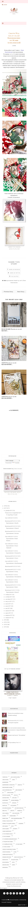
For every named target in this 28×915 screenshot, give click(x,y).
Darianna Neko (5, 864)
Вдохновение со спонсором (8, 784)
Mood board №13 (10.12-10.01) (12, 566)
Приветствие (5, 818)
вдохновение (9, 280)
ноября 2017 (8, 594)
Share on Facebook (14, 269)
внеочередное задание (7, 787)
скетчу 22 (12, 54)
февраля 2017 (9, 615)
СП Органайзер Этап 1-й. (14, 742)
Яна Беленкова (5, 862)
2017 (5, 508)
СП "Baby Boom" (19, 844)
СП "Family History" (6, 846)
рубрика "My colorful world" (8, 823)
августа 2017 (8, 601)
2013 (5, 627)
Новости (12, 810)
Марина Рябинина (15, 800)
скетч (21, 280)
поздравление (13, 815)
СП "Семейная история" (7, 844)
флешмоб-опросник (6, 857)
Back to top (21, 904)
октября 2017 (8, 596)
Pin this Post (15, 276)
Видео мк (20, 784)
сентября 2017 (9, 599)
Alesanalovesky (17, 886)
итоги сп (16, 795)
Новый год (16, 280)
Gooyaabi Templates (6, 902)
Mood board (5, 867)
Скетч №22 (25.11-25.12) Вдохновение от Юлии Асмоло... (11, 538)
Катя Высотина (5, 797)
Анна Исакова (5, 779)
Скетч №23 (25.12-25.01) (11, 518)
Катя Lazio (14, 797)
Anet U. (13, 862)
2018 (5, 506)
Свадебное (21, 823)
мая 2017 (7, 608)
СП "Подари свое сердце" (7, 841)
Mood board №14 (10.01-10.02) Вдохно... (12, 330)
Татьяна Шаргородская (7, 854)
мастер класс (5, 802)
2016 (5, 620)
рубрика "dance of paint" (7, 820)
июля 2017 (8, 603)
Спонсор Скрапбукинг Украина (9, 849)
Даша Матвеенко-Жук (7, 789)
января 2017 (8, 617)
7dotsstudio (4, 777)
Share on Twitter (15, 272)
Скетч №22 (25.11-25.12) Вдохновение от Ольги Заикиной (11, 545)
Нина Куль (4, 810)
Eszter (13, 864)
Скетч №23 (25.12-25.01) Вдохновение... (9, 363)
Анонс (13, 779)
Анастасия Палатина (15, 777)
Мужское (14, 802)
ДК (3, 792)
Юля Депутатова (14, 859)
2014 (5, 624)
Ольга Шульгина (15, 813)
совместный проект (6, 831)
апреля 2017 (8, 610)
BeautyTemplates (14, 899)
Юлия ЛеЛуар (5, 859)
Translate (17, 462)
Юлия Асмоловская (18, 857)
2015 (5, 622)
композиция (5, 800)
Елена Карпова (10, 792)
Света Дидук (5, 826)
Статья (14, 851)
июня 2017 (8, 606)
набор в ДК (4, 805)
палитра (4, 815)
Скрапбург (15, 828)
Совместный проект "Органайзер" (16, 735)
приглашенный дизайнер (16, 818)
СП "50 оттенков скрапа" (7, 833)
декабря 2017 (9, 510)
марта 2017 (8, 613)
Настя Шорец (13, 805)
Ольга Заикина (5, 813)
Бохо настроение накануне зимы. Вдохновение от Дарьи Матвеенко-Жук (17, 730)
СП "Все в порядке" (6, 836)
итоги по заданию (6, 795)
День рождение (18, 789)
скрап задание (5, 828)
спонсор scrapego (6, 851)
